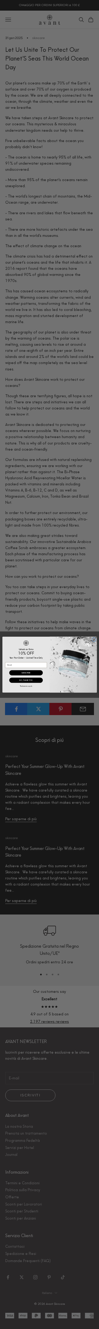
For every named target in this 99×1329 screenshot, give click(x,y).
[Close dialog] (94, 640)
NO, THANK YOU (25, 680)
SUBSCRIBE (25, 673)
